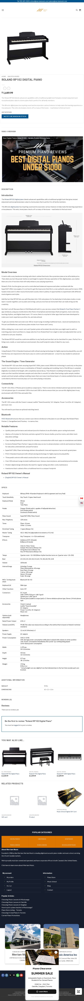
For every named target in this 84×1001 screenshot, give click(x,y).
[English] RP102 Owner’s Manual (16, 477)
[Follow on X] (10, 975)
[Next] (82, 806)
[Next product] (4, 88)
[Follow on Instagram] (6, 975)
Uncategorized (13, 76)
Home (4, 76)
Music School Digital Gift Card (66, 811)
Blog (49, 886)
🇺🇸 (81, 503)
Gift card (4, 817)
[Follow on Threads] (14, 975)
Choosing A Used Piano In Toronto (14, 913)
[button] (3, 10)
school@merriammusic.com (39, 1)
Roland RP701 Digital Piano (10, 774)
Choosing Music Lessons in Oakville (14, 902)
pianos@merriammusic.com (58, 1)
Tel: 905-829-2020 (23, 1)
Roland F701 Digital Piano (37, 774)
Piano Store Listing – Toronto (12, 910)
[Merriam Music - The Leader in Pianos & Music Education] (42, 10)
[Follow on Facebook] (3, 975)
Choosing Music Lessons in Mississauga (15, 899)
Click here (5, 865)
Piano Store (51, 877)
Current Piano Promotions (11, 915)
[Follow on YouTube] (21, 975)
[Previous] (1, 806)
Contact (50, 890)
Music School (52, 882)
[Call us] (17, 975)
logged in (17, 725)
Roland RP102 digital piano (14, 199)
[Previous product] (8, 88)
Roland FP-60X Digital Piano (66, 774)
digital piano (15, 207)
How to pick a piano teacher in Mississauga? (17, 907)
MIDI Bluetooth (7, 419)
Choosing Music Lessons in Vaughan (14, 905)
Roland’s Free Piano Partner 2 (70, 309)
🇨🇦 (81, 498)
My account (7, 873)
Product (32, 817)
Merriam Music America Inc (61, 954)
